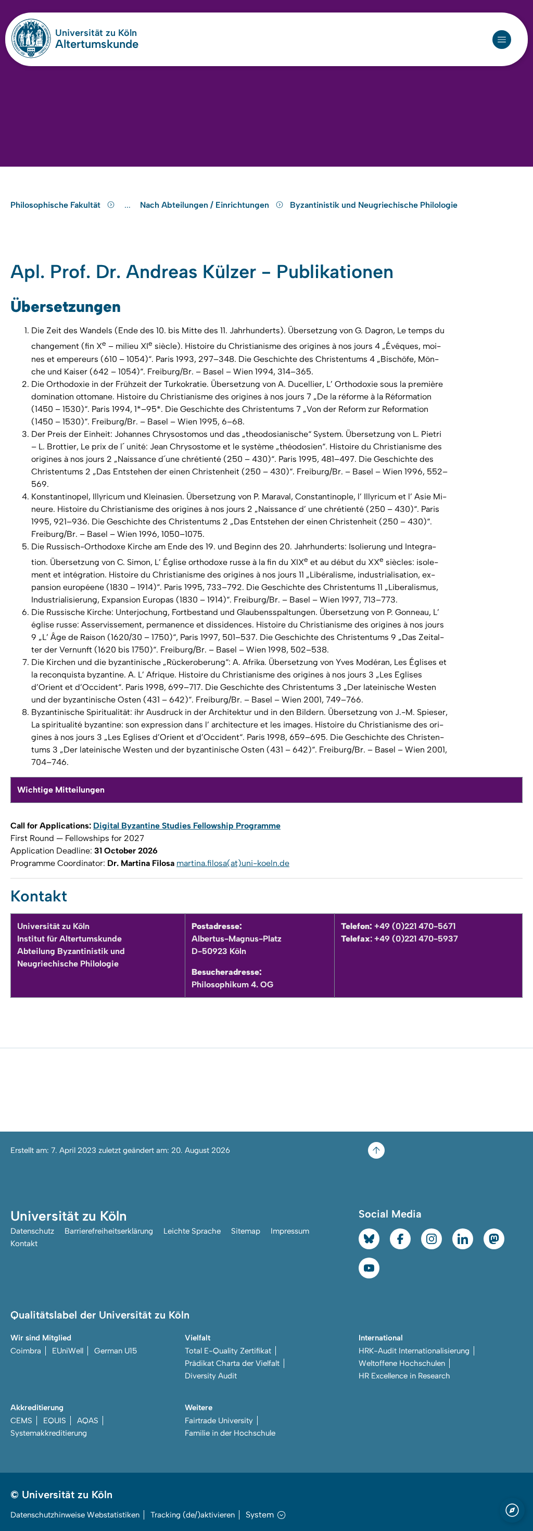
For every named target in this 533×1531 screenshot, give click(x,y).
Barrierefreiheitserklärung (109, 1231)
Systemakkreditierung (48, 1433)
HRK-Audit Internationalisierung (414, 1351)
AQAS (87, 1420)
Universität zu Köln (96, 32)
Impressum (290, 1231)
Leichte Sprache (192, 1231)
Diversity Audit (211, 1376)
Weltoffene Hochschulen (402, 1363)
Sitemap (245, 1231)
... (129, 205)
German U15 (115, 1351)
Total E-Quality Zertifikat (228, 1351)
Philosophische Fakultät (56, 205)
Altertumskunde (96, 44)
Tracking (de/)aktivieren (192, 1515)
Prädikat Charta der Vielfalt (232, 1363)
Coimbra (25, 1351)
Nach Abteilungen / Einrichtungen (205, 205)
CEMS (21, 1420)
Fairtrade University (219, 1420)
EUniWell (67, 1351)
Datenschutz (32, 1231)
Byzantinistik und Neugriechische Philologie (374, 205)
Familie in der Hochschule (230, 1433)
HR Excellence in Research (404, 1376)
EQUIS (54, 1420)
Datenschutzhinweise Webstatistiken (74, 1515)
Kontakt (23, 1243)
